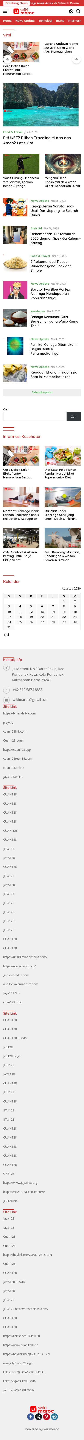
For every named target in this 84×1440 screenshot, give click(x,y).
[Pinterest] (46, 1417)
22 (64, 617)
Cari (6, 409)
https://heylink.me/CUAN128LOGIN (27, 1255)
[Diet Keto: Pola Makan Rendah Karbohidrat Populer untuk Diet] (63, 456)
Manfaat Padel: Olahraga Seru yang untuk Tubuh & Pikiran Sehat (60, 515)
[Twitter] (38, 1417)
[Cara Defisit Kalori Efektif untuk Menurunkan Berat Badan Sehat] (21, 52)
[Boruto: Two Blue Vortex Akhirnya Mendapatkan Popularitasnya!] (15, 292)
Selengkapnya (42, 392)
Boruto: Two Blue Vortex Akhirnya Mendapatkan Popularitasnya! (50, 293)
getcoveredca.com (16, 975)
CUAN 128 (10, 831)
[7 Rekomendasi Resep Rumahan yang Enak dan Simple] (15, 264)
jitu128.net (10, 1201)
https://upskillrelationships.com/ (25, 957)
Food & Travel (13, 132)
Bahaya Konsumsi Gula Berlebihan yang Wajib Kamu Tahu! (54, 321)
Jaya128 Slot (11, 993)
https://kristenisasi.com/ (31, 1309)
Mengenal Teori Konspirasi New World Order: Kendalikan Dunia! (63, 182)
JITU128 (8, 849)
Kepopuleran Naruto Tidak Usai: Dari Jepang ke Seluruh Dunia (54, 210)
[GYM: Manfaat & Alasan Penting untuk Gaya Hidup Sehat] (21, 538)
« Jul (6, 635)
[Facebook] (30, 1417)
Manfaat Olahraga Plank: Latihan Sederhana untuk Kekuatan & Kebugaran (21, 515)
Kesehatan (38, 311)
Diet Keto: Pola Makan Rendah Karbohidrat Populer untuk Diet (60, 473)
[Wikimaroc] (23, 11)
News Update (40, 201)
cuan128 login (13, 1002)
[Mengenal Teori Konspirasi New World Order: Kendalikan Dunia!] (63, 164)
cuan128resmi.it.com (17, 758)
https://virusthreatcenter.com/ (24, 1192)
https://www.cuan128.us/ (20, 1345)
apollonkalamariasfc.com (20, 984)
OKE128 (8, 1174)
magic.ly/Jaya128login (18, 1363)
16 (75, 612)
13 (42, 612)
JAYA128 (9, 858)
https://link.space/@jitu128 (21, 1336)
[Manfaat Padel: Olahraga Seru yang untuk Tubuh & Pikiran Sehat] (63, 497)
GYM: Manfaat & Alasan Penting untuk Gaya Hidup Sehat (20, 556)
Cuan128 (9, 1236)
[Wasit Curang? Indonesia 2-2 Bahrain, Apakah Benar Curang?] (21, 164)
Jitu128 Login (12, 1056)
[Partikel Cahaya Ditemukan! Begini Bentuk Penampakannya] (15, 347)
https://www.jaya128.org (20, 1183)
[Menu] (6, 11)
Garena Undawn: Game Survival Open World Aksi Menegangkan (61, 47)
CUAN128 (10, 794)
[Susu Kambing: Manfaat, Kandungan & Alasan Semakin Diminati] (63, 538)
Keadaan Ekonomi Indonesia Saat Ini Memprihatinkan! (54, 374)
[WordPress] (54, 1417)
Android (36, 228)
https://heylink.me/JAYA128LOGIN (26, 1354)
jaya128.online (13, 777)
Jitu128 (8, 1047)
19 (31, 617)
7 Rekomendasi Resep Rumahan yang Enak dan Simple (51, 266)
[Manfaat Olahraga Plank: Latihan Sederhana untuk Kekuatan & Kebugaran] (21, 497)
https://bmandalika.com (19, 713)
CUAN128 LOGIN (15, 1038)
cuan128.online (13, 768)
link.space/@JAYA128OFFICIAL (24, 1372)
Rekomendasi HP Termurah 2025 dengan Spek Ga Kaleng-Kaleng (56, 238)
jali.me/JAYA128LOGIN (18, 1390)
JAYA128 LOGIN (14, 1282)
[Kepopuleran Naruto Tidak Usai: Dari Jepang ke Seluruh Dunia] (15, 209)
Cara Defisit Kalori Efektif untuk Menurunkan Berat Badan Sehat (16, 70)
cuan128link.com (14, 731)
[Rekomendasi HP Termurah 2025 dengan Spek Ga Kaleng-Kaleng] (15, 236)
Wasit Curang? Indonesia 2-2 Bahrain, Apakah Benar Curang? (21, 182)
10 (9, 612)
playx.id (8, 722)
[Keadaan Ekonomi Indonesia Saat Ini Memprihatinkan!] (15, 373)
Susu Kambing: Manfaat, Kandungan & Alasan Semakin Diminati (62, 556)
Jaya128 (8, 1218)
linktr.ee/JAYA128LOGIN (19, 1381)
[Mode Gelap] (71, 11)
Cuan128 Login (13, 740)
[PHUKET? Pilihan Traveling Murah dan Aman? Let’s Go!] (42, 104)
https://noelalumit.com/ (19, 966)
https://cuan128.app (17, 750)
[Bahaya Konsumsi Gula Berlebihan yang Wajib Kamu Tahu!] (15, 319)
